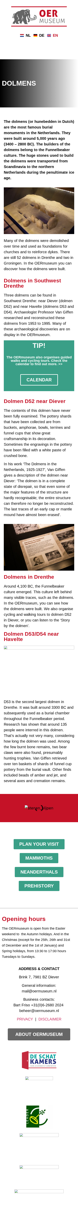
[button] (5, 808)
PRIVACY (25, 1019)
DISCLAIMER (49, 1019)
